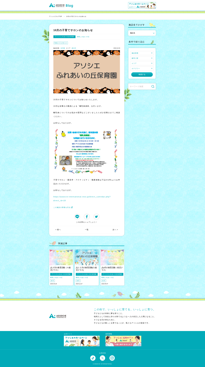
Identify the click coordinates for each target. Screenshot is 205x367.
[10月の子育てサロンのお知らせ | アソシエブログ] (86, 216)
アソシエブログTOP (55, 16)
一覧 (87, 230)
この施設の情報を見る (62, 207)
